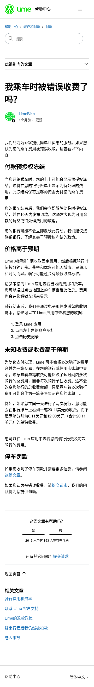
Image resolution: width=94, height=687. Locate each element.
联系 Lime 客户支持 (22, 608)
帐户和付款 (32, 26)
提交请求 (61, 556)
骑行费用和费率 (18, 598)
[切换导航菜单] (80, 9)
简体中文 (77, 676)
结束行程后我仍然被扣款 (26, 627)
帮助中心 (11, 26)
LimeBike (27, 113)
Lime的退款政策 (19, 618)
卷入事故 (12, 637)
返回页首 (13, 573)
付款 (49, 26)
